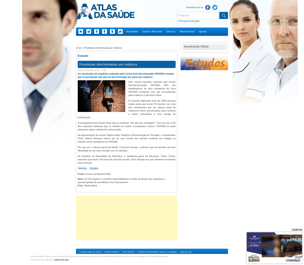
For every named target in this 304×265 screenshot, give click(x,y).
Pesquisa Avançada (189, 21)
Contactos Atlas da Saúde (90, 252)
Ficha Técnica (129, 252)
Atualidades (132, 31)
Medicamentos (187, 31)
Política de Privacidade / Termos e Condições (157, 252)
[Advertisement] (126, 218)
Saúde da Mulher (97, 31)
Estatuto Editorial (112, 252)
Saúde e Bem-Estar (152, 31)
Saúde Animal (120, 31)
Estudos (94, 168)
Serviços (171, 31)
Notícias (83, 168)
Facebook (208, 7)
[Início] (105, 12)
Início (78, 48)
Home (81, 31)
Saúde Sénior (112, 31)
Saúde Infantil (89, 31)
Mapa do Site (186, 252)
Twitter (215, 7)
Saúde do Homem (104, 31)
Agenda (203, 31)
